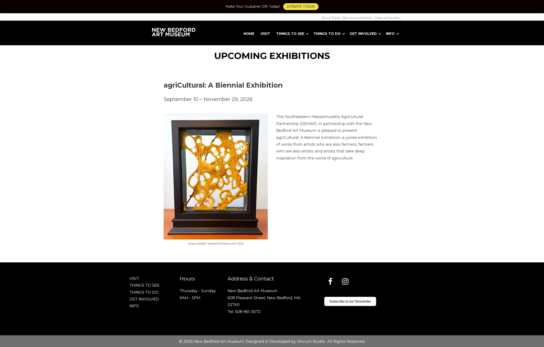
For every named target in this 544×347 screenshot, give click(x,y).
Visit (265, 34)
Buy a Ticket (331, 18)
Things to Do (327, 34)
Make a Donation (388, 18)
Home (249, 34)
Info (390, 34)
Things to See (290, 34)
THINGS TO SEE (144, 285)
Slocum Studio (311, 341)
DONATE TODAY (301, 6)
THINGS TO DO (144, 292)
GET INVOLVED (144, 299)
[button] (307, 33)
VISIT (134, 278)
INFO (134, 306)
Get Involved (363, 34)
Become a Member (357, 18)
